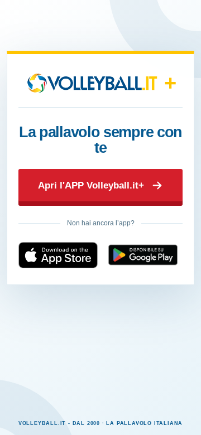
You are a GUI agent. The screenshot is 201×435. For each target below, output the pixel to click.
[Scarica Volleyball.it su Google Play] (143, 255)
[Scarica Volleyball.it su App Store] (58, 255)
